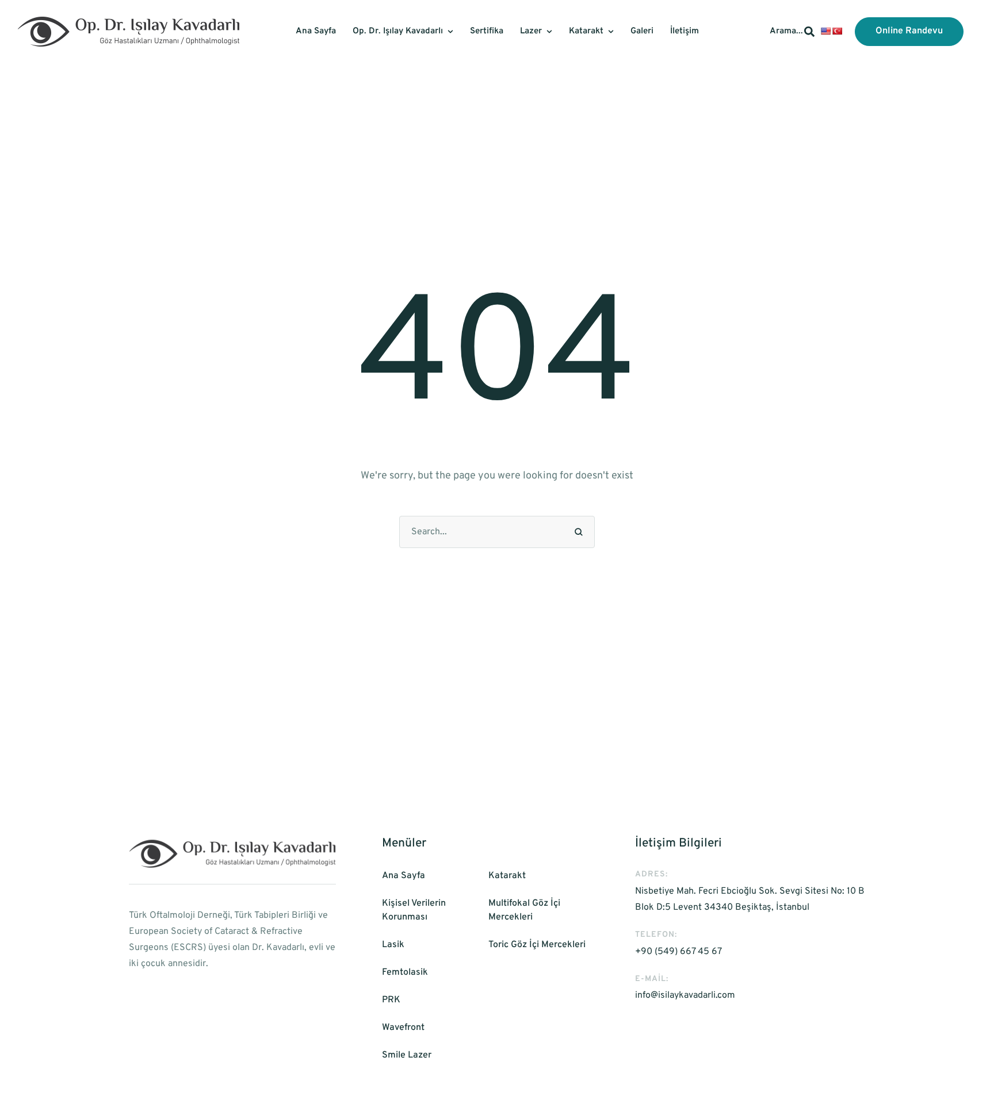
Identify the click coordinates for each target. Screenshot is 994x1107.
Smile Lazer (406, 1055)
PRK (391, 1000)
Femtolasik (405, 972)
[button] (909, 31)
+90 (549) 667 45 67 (678, 951)
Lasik (393, 945)
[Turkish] (837, 31)
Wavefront (403, 1027)
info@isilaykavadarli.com (685, 995)
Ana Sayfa (403, 876)
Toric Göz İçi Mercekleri (537, 945)
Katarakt (507, 876)
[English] (825, 31)
